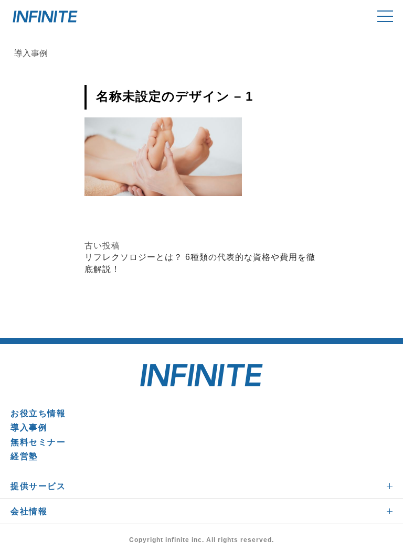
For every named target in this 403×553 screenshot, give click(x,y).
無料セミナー (38, 442)
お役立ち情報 (38, 413)
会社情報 (28, 511)
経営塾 (24, 456)
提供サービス (38, 486)
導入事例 (28, 427)
